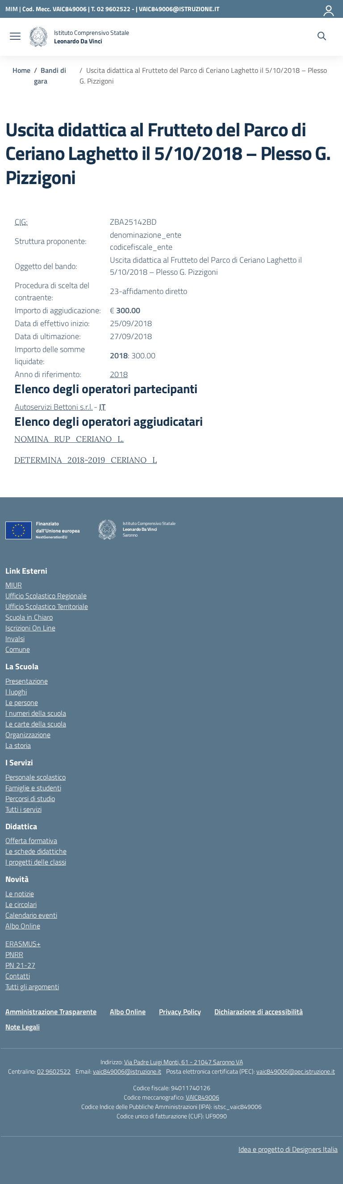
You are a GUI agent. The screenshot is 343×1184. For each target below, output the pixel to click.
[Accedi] (329, 9)
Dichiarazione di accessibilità (258, 1011)
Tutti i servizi (23, 809)
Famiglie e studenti (33, 787)
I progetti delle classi (35, 862)
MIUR (13, 584)
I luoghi (16, 691)
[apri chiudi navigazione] (15, 37)
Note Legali (22, 1026)
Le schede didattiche (36, 851)
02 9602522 (54, 1071)
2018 (119, 374)
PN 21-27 (20, 965)
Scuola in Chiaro (29, 617)
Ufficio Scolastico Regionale (46, 595)
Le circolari (21, 904)
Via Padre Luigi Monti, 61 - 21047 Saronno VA (183, 1061)
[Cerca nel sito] (322, 37)
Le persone (21, 702)
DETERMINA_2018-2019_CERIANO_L (85, 460)
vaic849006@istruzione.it (127, 1071)
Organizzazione (27, 734)
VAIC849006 (202, 1097)
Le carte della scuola (35, 723)
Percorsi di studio (30, 798)
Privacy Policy (180, 1011)
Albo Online (22, 925)
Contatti (17, 975)
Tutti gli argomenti (32, 986)
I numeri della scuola (35, 713)
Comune (17, 649)
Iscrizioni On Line (30, 627)
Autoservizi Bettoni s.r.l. (54, 407)
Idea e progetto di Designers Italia (288, 1149)
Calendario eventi (31, 915)
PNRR (14, 954)
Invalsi (15, 638)
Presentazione (26, 681)
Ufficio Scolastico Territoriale (46, 606)
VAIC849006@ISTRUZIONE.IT (179, 8)
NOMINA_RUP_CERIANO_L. (69, 439)
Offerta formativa (31, 840)
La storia (18, 745)
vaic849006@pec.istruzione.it (295, 1071)
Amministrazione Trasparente (50, 1011)
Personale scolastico (35, 777)
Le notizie (19, 893)
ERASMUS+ (23, 943)
